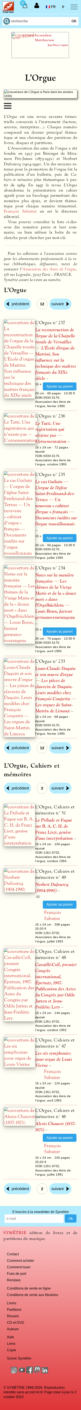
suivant (57, 304)
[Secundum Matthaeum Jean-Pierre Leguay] (40, 56)
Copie (11, 1350)
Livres (11, 1303)
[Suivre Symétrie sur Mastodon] (37, 1372)
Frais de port (16, 1273)
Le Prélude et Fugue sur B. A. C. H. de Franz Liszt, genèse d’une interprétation (54, 829)
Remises (14, 1280)
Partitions (14, 1309)
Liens (11, 1343)
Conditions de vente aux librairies (32, 1295)
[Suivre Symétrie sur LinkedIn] (45, 1372)
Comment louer (18, 1267)
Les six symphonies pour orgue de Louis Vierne (53, 1059)
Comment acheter (20, 1260)
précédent (20, 304)
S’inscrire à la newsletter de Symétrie (40, 1212)
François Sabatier (20, 211)
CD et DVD (15, 1322)
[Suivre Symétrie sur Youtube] (21, 1372)
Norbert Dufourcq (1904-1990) (51, 887)
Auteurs (13, 1329)
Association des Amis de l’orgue (49, 269)
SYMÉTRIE (14, 1232)
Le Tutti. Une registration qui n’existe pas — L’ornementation (51, 433)
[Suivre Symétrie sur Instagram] (14, 1372)
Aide (10, 1337)
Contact (13, 1254)
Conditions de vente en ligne (29, 1288)
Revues (13, 1316)
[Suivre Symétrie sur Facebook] (29, 1372)
